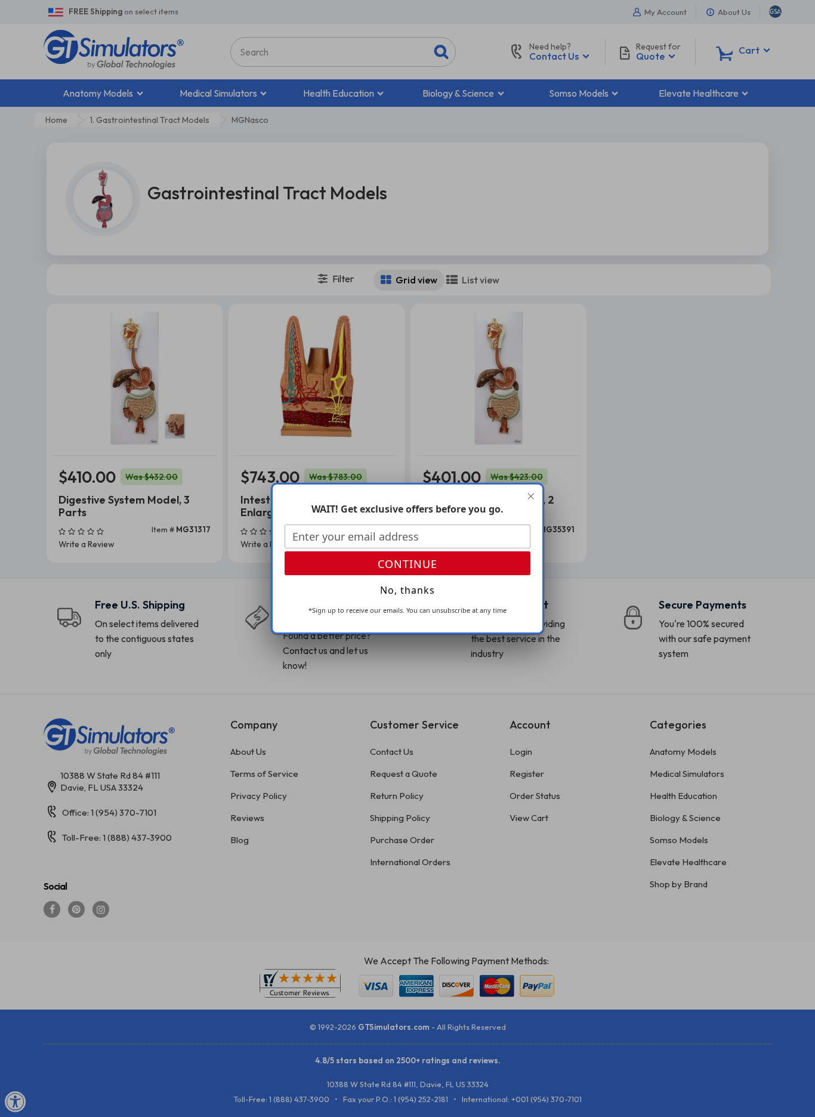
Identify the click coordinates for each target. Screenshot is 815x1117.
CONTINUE (407, 564)
